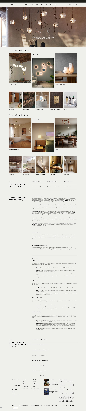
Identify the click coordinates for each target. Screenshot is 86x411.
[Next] (53, 1)
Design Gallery (35, 383)
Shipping (13, 391)
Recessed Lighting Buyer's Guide (37, 186)
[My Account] (73, 4)
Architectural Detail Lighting (67, 186)
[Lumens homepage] (11, 4)
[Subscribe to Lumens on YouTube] (70, 405)
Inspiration (24, 383)
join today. (54, 382)
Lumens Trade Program (73, 1)
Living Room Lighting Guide (51, 181)
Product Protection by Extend (27, 388)
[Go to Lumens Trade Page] (46, 382)
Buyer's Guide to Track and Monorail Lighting (54, 186)
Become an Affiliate (36, 384)
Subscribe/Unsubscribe (16, 394)
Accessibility (14, 405)
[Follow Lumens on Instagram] (68, 405)
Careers (34, 386)
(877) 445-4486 (17, 385)
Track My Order (14, 389)
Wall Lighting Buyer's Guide (67, 181)
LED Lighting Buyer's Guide (36, 181)
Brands (24, 384)
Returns (13, 393)
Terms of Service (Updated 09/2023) (36, 405)
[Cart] (76, 4)
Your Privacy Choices (36, 389)
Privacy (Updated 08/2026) (23, 405)
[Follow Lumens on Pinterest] (66, 405)
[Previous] (32, 1)
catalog (55, 391)
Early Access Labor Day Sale (43, 1)
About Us (34, 381)
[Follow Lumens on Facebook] (64, 405)
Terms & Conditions (36, 388)
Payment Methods (25, 386)
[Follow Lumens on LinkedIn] (73, 405)
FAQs (23, 381)
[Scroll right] (75, 100)
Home (3, 9)
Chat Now (17, 382)
